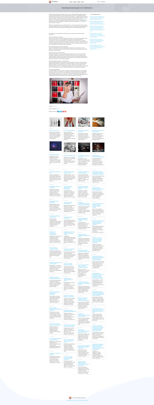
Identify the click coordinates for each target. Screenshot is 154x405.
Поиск (99, 1)
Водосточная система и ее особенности (83, 131)
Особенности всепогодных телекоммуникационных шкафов (69, 233)
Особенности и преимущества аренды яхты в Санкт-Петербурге (84, 315)
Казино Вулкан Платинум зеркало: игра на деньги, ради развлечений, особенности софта (98, 310)
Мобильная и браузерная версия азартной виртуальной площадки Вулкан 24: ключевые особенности (98, 258)
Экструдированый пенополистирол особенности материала (55, 309)
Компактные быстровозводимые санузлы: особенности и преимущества (84, 203)
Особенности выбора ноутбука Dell (68, 218)
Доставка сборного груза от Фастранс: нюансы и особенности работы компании (97, 205)
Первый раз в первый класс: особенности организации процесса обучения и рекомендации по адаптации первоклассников (98, 346)
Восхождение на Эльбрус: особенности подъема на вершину (83, 187)
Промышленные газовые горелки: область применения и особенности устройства (98, 173)
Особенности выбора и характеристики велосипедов (55, 278)
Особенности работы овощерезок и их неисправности (68, 187)
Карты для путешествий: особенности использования (55, 324)
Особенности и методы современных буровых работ (84, 251)
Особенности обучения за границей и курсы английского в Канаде (84, 283)
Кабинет (103, 1)
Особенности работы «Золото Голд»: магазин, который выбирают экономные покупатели (98, 222)
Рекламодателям (85, 400)
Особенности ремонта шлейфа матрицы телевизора (70, 311)
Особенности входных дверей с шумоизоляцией (56, 263)
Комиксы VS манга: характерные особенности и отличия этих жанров (98, 189)
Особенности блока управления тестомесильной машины (84, 235)
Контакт (82, 1)
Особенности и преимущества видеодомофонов (53, 233)
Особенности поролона (54, 130)
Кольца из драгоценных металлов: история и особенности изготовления (83, 299)
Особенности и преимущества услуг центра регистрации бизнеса (83, 331)
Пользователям (80, 400)
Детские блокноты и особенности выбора (54, 248)
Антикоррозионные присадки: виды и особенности (55, 339)
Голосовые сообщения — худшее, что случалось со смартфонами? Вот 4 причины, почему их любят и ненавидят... (97, 22)
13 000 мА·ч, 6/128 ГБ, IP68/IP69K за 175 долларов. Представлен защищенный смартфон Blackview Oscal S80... (97, 17)
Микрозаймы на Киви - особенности (54, 202)
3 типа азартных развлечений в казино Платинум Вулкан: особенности (84, 347)
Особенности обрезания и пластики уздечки (69, 172)
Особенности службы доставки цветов (68, 203)
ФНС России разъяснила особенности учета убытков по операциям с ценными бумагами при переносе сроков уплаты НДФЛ (97, 328)
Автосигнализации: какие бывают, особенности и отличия (69, 341)
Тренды (75, 1)
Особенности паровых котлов (70, 155)
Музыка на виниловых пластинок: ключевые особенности (68, 358)
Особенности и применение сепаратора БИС (97, 131)
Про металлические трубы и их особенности (55, 216)
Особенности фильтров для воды (55, 172)
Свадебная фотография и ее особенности (84, 156)
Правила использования (70, 400)
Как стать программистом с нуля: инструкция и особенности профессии (83, 266)
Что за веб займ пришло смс (69, 130)
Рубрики (78, 1)
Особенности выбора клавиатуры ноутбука (68, 264)
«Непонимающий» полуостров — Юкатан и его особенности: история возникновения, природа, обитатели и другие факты (98, 276)
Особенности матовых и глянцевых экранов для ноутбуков (83, 219)
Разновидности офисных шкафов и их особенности (69, 296)
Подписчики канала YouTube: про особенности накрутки (69, 325)
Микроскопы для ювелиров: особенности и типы (69, 249)
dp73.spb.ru (55, 106)
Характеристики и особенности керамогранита (98, 156)
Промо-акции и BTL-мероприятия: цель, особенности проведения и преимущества (83, 363)
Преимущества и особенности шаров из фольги (68, 279)
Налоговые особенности (54, 154)
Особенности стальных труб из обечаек (55, 354)
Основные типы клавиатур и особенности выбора (83, 172)
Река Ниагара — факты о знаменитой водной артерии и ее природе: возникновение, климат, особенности (98, 293)
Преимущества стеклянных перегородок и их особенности (55, 293)
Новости (71, 1)
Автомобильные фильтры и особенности (55, 187)
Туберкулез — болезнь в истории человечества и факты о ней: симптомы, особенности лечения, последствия (97, 240)
